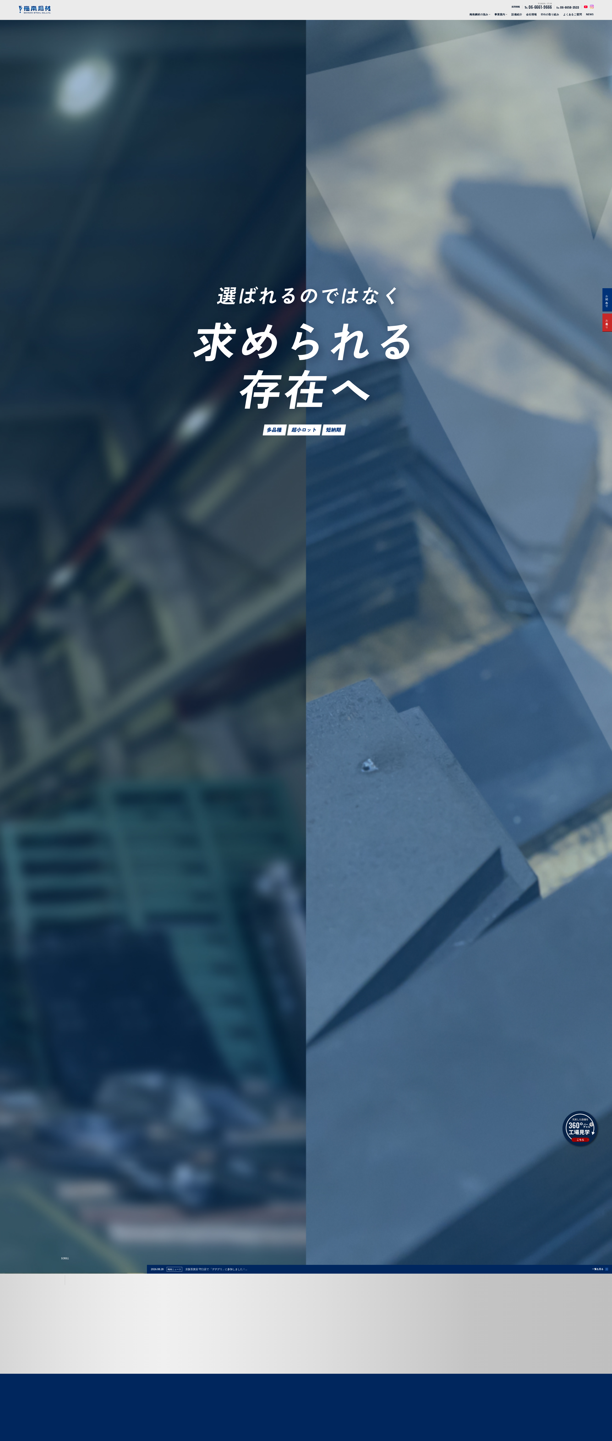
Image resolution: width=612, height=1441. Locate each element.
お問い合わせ (607, 299)
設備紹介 (516, 14)
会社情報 (531, 14)
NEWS (590, 14)
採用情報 (516, 6)
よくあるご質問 (572, 14)
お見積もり (607, 322)
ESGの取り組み (550, 14)
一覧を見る (597, 1268)
